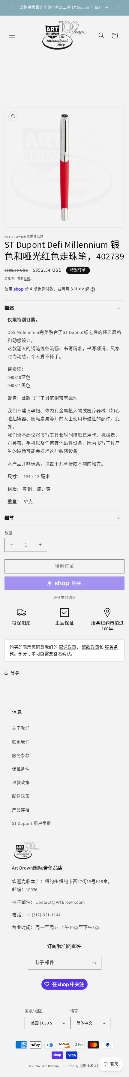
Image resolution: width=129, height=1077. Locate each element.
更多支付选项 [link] (64, 597)
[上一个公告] (11, 7)
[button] (12, 35)
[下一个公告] (117, 7)
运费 (27, 278)
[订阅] (94, 963)
